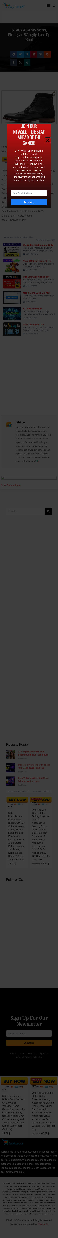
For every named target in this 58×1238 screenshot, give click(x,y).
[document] (29, 619)
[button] (48, 140)
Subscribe (29, 202)
